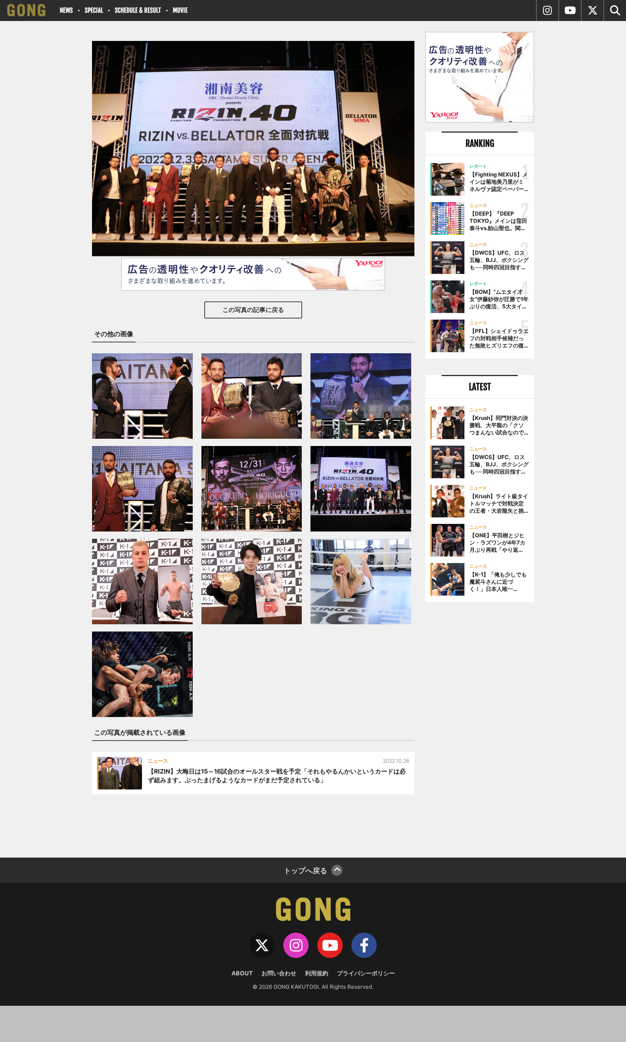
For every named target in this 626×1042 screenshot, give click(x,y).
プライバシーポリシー (366, 973)
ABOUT (242, 973)
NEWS (66, 10)
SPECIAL (94, 10)
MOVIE (180, 10)
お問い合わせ (279, 973)
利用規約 (316, 973)
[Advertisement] (479, 727)
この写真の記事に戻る (253, 309)
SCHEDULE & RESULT (138, 10)
